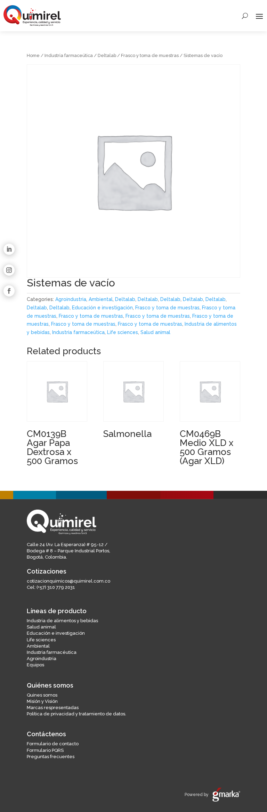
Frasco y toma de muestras (150, 55)
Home (33, 55)
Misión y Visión (42, 701)
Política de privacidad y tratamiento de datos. (76, 713)
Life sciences (122, 332)
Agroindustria (70, 299)
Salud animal (155, 332)
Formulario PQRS (45, 750)
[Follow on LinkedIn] (9, 249)
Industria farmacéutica (51, 652)
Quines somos (42, 695)
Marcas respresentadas (53, 707)
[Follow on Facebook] (9, 291)
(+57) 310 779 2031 (56, 587)
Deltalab (107, 55)
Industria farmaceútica (68, 55)
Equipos (35, 664)
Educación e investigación (102, 307)
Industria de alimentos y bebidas (62, 620)
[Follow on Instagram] (9, 270)
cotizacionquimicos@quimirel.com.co (68, 581)
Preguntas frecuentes (50, 756)
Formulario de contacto (53, 743)
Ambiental (101, 299)
